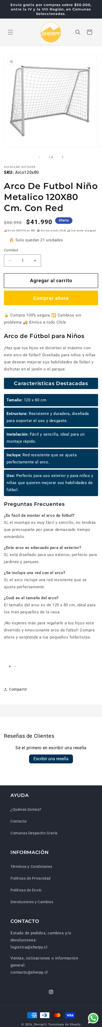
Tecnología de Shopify (64, 1024)
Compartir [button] (18, 689)
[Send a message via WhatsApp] (93, 1018)
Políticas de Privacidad (30, 878)
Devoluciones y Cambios (31, 902)
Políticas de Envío (26, 890)
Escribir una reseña (51, 758)
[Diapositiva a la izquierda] (39, 157)
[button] (10, 32)
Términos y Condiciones (31, 866)
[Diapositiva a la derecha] (62, 157)
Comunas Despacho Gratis (34, 833)
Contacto (18, 821)
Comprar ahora (51, 298)
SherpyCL (41, 1024)
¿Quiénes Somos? (26, 809)
